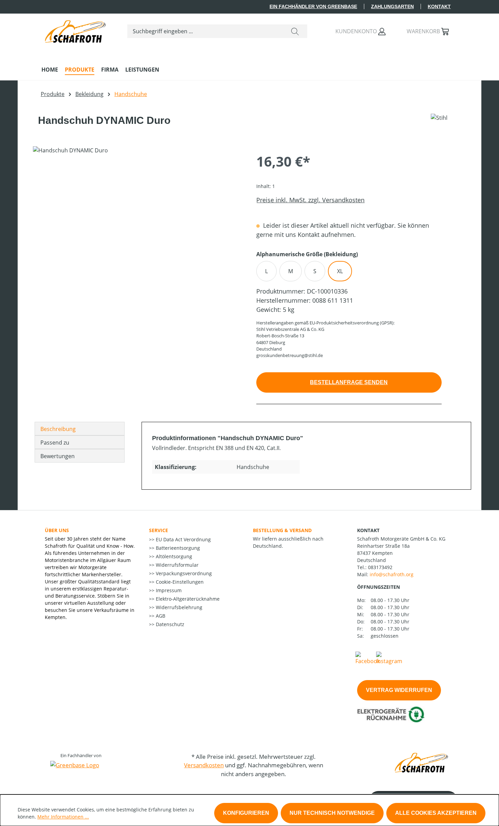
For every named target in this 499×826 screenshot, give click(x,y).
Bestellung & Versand (282, 530)
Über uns (57, 530)
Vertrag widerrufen (399, 690)
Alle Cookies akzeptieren (436, 813)
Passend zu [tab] (54, 442)
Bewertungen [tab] (57, 456)
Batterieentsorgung (177, 548)
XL (340, 271)
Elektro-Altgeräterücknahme (187, 599)
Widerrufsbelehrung (178, 607)
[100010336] (137, 219)
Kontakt (439, 6)
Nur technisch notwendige (332, 813)
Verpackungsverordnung (183, 573)
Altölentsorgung (173, 556)
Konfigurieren (246, 813)
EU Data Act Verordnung (182, 539)
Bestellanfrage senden (349, 382)
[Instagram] (389, 657)
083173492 (380, 567)
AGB (159, 616)
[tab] (80, 428)
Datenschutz (169, 624)
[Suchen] (295, 31)
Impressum (168, 590)
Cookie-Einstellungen (179, 582)
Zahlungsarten (392, 6)
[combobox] (205, 31)
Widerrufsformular (176, 565)
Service (158, 530)
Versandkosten (204, 765)
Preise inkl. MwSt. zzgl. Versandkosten (310, 200)
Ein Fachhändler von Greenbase (313, 6)
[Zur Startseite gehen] (75, 29)
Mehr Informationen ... (63, 816)
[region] (138, 219)
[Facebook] (367, 657)
